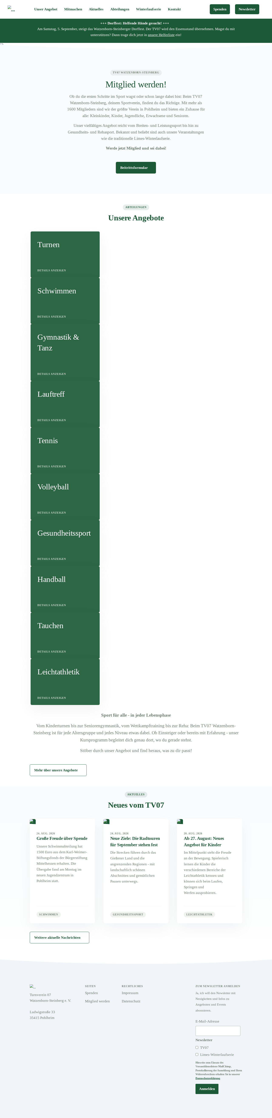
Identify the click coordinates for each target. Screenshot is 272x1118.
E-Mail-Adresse (207, 1021)
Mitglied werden (97, 1001)
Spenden (219, 9)
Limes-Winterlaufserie (216, 1055)
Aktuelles (96, 9)
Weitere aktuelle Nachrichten (57, 938)
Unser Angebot (45, 9)
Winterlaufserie (148, 9)
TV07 (204, 1048)
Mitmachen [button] (73, 9)
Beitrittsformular (134, 168)
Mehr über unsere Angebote (56, 770)
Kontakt (174, 9)
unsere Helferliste (161, 35)
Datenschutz (131, 1001)
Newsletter (247, 9)
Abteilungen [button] (119, 9)
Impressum (130, 993)
